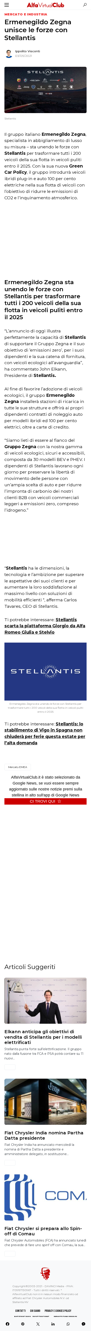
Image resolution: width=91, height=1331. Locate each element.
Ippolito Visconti (27, 51)
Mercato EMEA (17, 767)
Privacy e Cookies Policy (58, 1311)
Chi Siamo (35, 1311)
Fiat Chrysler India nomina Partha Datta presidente (43, 1135)
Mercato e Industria (25, 14)
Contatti (20, 1311)
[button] (6, 5)
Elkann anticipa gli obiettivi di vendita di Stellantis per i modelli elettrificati (43, 1037)
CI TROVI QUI (42, 801)
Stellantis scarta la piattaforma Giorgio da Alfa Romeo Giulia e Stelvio (44, 626)
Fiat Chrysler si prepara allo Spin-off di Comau (43, 1231)
